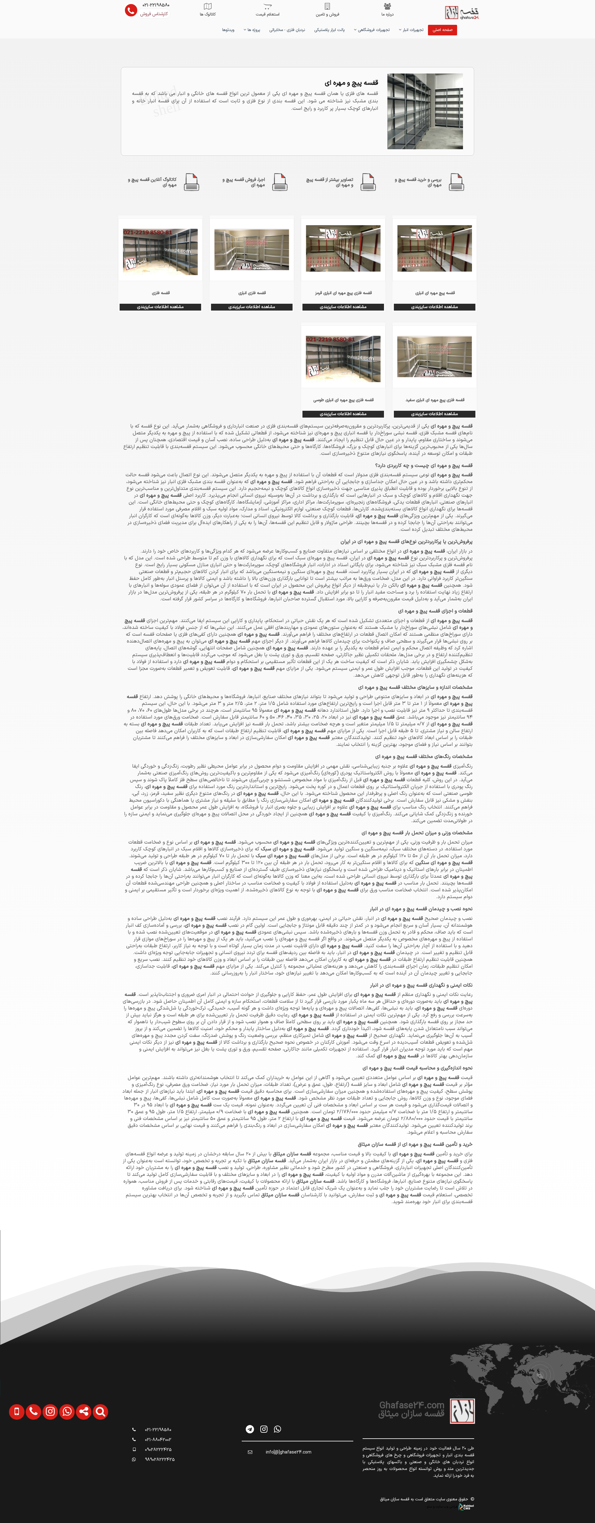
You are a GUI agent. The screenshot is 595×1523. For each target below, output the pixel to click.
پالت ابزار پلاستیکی (329, 30)
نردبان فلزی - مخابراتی (287, 30)
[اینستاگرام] (264, 1429)
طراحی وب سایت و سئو (443, 1506)
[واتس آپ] (277, 1429)
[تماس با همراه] (11, 1443)
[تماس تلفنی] (27, 1443)
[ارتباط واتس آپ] (60, 1443)
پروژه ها (253, 30)
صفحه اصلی (442, 30)
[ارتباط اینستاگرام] (43, 1443)
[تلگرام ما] (250, 1429)
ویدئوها (228, 30)
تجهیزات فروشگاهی (373, 30)
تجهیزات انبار (412, 30)
